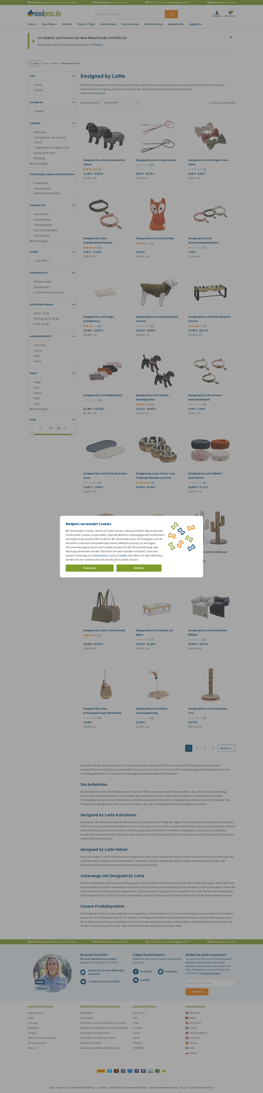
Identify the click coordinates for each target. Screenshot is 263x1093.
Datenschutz (101, 555)
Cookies (122, 555)
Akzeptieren (89, 568)
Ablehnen (139, 568)
